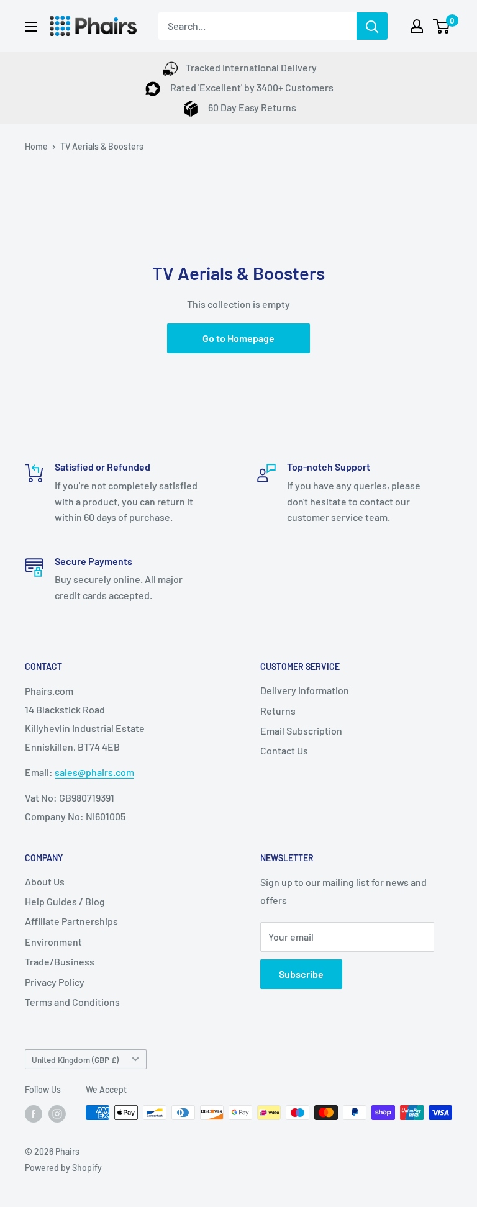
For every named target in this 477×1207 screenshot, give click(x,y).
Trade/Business (59, 961)
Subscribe (301, 974)
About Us (45, 881)
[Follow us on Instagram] (57, 1114)
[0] (442, 26)
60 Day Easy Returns (251, 107)
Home (36, 146)
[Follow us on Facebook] (33, 1114)
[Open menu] (31, 27)
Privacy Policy (54, 982)
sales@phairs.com (94, 772)
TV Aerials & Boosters (101, 146)
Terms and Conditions (72, 1002)
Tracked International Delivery (251, 67)
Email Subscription (301, 730)
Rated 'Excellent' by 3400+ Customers (251, 87)
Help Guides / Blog (65, 901)
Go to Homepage (238, 338)
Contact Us (284, 750)
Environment (53, 941)
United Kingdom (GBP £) (75, 1059)
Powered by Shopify (63, 1167)
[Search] (372, 26)
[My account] (417, 26)
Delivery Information (304, 690)
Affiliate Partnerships (71, 921)
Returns (278, 711)
